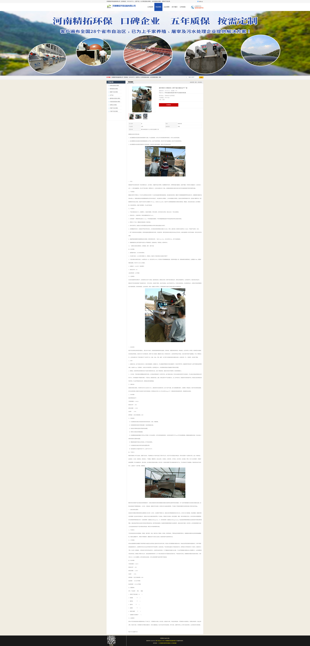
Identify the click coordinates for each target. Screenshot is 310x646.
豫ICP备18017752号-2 (160, 640)
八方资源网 (160, 643)
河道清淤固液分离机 (115, 101)
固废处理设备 (170, 92)
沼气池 (111, 95)
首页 (196, 82)
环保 (166, 92)
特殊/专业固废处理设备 (180, 92)
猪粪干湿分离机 (114, 92)
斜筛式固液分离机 (114, 85)
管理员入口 (169, 643)
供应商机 (158, 7)
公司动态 (183, 7)
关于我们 (174, 7)
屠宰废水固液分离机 (115, 98)
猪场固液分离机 (114, 88)
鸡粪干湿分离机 (114, 108)
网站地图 (174, 643)
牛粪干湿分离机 (114, 111)
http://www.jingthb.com (132, 631)
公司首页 (150, 7)
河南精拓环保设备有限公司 (171, 640)
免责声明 (165, 643)
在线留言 (168, 104)
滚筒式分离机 (113, 105)
